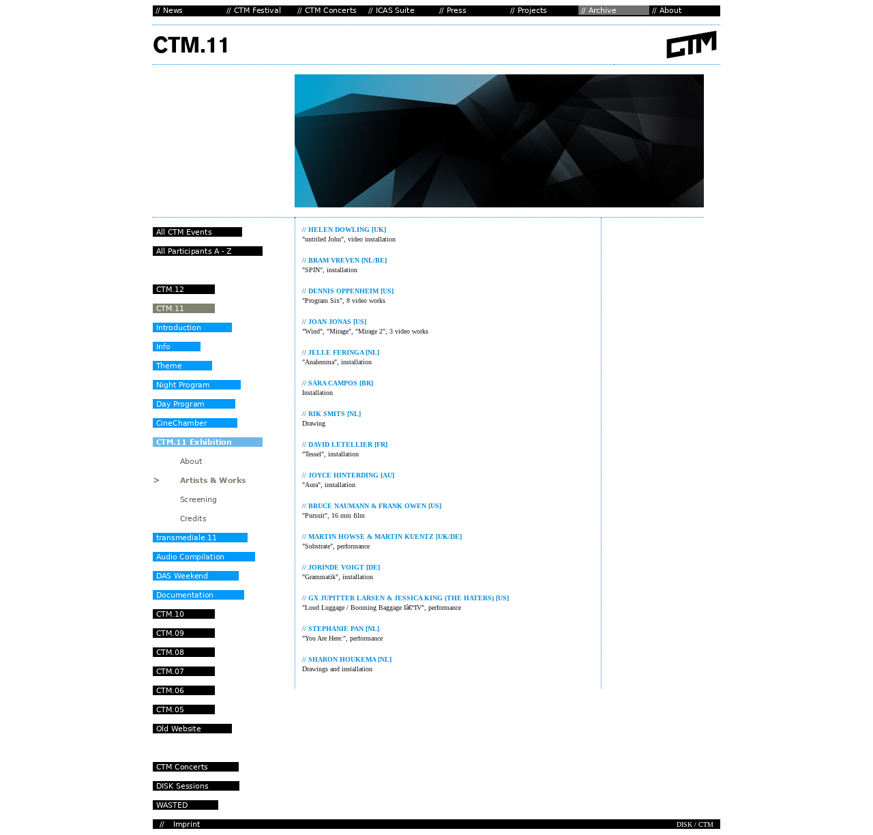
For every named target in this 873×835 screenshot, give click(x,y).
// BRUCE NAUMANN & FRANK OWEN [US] (371, 506)
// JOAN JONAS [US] (334, 321)
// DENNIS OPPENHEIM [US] (348, 291)
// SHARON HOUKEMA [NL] (346, 659)
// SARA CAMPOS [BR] (337, 383)
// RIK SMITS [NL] (331, 414)
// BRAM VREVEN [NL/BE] (344, 260)
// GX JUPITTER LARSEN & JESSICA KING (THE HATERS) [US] (405, 598)
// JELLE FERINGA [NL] (340, 352)
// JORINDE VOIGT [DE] (341, 567)
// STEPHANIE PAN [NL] (340, 628)
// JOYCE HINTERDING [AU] (348, 475)
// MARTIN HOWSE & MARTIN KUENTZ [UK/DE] (382, 536)
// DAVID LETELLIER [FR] (344, 444)
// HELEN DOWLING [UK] (344, 229)
